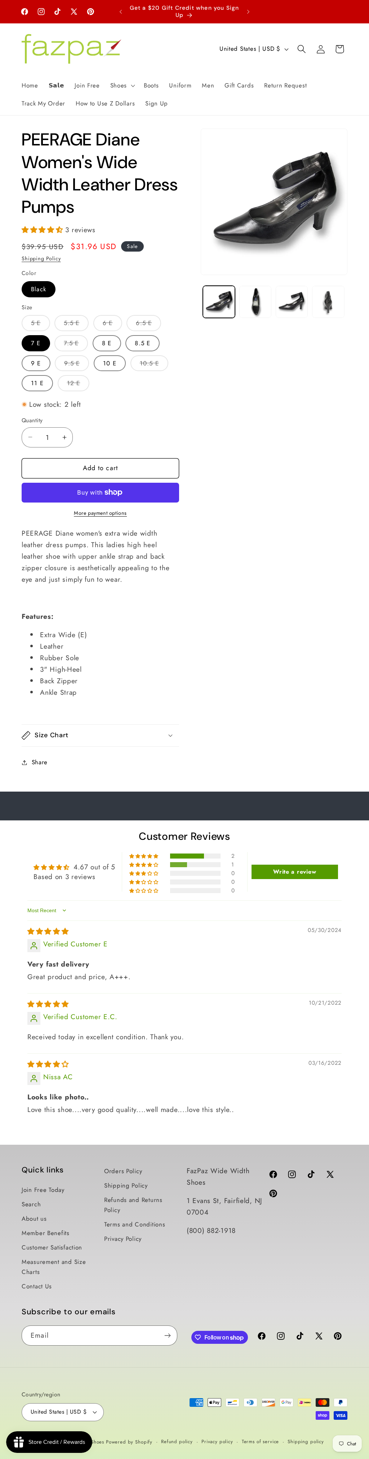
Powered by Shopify (129, 1441)
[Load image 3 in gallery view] (292, 302)
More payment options (100, 513)
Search (31, 1204)
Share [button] (40, 762)
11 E (37, 383)
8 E (107, 343)
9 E (36, 363)
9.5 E (76, 365)
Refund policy (177, 1441)
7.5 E (76, 344)
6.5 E (148, 324)
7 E (36, 343)
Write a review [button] (294, 872)
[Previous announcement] (121, 11)
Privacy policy (217, 1441)
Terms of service (260, 1441)
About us (34, 1218)
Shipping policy (306, 1441)
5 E (40, 324)
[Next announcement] (248, 11)
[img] (48, 931)
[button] (121, 86)
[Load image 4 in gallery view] (328, 302)
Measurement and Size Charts (54, 1266)
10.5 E (154, 365)
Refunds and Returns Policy (133, 1204)
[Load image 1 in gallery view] (219, 302)
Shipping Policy (41, 258)
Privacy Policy (123, 1238)
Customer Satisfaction (52, 1247)
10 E (109, 363)
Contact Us (37, 1286)
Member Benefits (46, 1233)
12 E (78, 384)
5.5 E (76, 324)
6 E (112, 324)
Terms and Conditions (134, 1224)
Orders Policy (123, 1171)
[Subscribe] (167, 1335)
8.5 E (142, 343)
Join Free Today (43, 1189)
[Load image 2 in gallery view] (255, 302)
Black (38, 289)
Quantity (32, 420)
